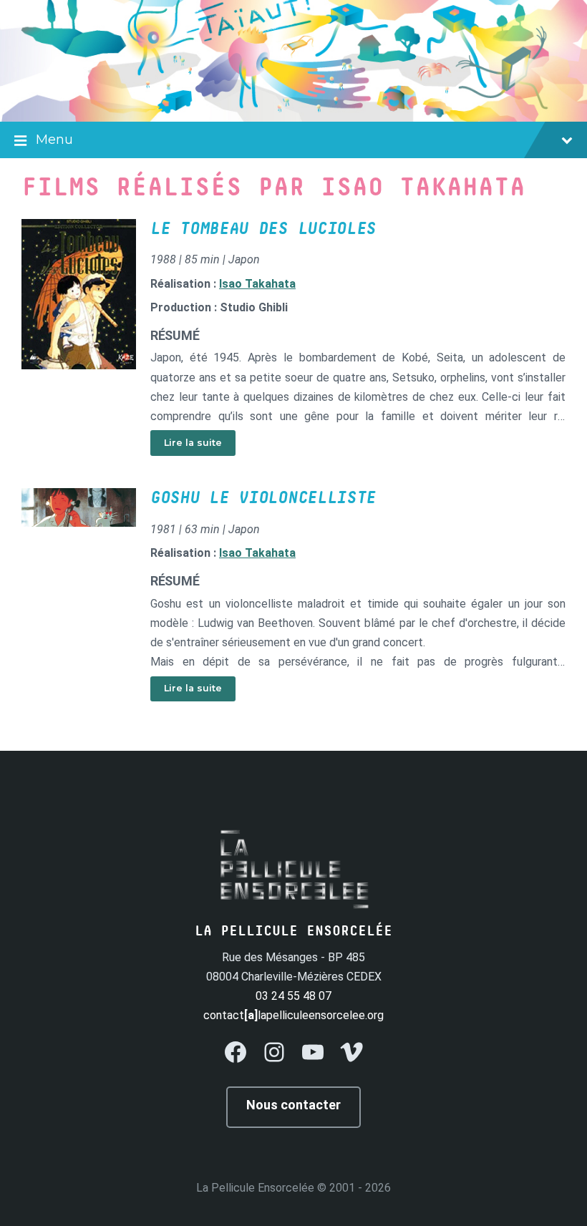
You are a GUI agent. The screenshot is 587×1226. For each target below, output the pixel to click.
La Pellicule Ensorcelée (255, 1188)
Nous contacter (293, 1104)
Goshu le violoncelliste (263, 498)
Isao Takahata (257, 284)
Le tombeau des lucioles (263, 229)
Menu (54, 139)
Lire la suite (193, 442)
